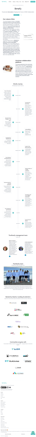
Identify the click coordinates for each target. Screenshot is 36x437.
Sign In (28, 1)
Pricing (17, 1)
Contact (26, 1)
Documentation (3, 397)
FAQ (1, 398)
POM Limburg (2, 425)
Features (2, 393)
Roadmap (2, 394)
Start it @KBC (2, 419)
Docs (20, 1)
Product (10, 1)
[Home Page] (6, 2)
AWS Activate (2, 421)
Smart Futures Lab (3, 426)
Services (14, 1)
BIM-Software (2, 405)
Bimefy (23, 1)
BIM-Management (3, 404)
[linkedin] (9, 256)
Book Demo (32, 1)
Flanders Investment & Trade (5, 427)
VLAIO (1, 420)
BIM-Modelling (3, 403)
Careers (2, 414)
